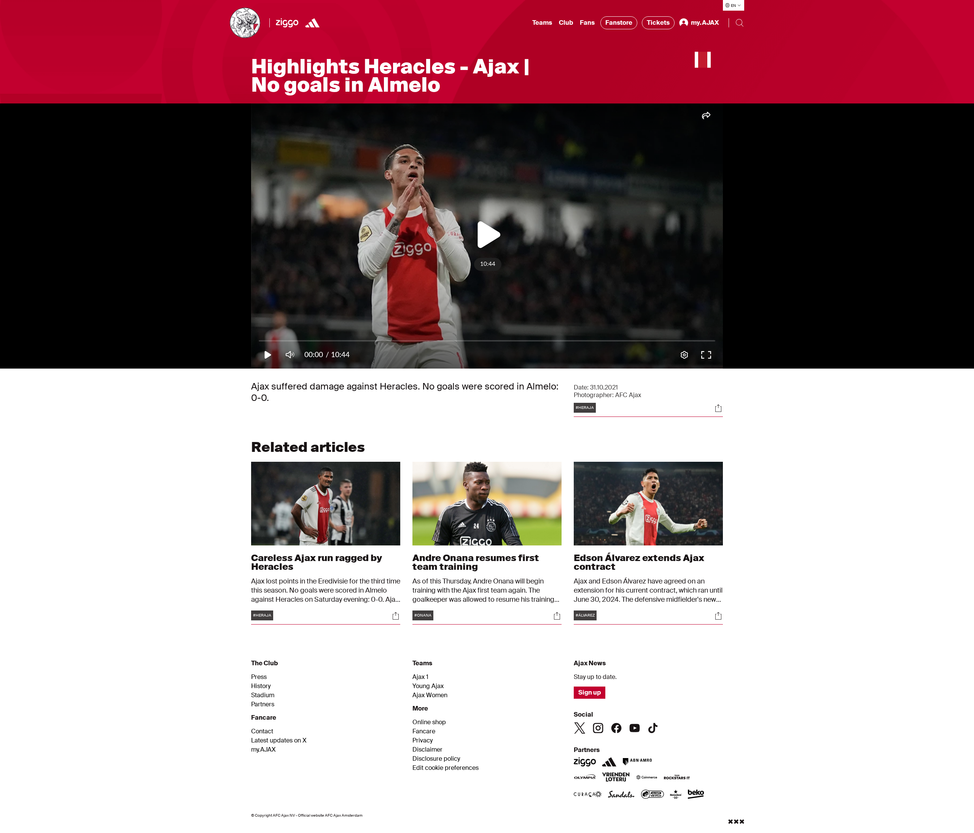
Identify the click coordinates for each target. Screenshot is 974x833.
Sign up (589, 692)
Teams (542, 23)
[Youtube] (635, 728)
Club (566, 23)
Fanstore (618, 23)
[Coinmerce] (647, 778)
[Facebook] (616, 728)
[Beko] (696, 795)
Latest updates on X (279, 740)
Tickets (658, 23)
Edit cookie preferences (445, 768)
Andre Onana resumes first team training (475, 562)
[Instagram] (598, 728)
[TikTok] (653, 728)
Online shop (429, 722)
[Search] (739, 22)
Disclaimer (427, 750)
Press (259, 677)
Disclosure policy (436, 759)
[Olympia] (585, 778)
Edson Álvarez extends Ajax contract (639, 562)
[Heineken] (676, 795)
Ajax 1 (420, 677)
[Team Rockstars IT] (677, 778)
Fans (587, 23)
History (261, 686)
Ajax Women (429, 695)
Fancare (423, 731)
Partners (262, 704)
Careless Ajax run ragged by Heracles (316, 562)
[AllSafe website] (652, 795)
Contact (262, 731)
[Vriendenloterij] (616, 778)
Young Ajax (428, 686)
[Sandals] (621, 795)
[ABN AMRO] (637, 761)
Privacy (422, 740)
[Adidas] (312, 22)
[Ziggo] (287, 22)
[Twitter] (580, 728)
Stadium (262, 695)
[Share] (718, 408)
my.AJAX (263, 750)
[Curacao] (588, 795)
